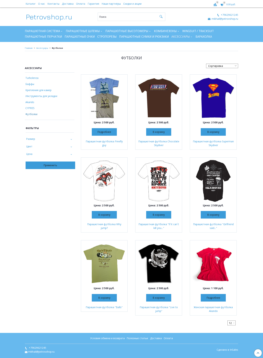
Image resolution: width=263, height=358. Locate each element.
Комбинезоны (165, 31)
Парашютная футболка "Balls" (104, 307)
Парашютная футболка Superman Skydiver (213, 143)
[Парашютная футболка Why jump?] (104, 181)
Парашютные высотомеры (126, 31)
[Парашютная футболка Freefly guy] (104, 98)
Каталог (31, 3)
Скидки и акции (132, 3)
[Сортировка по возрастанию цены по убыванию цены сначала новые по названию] (222, 66)
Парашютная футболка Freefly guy (104, 143)
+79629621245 (229, 14)
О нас (41, 3)
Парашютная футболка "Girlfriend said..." (213, 226)
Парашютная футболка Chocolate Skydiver (158, 143)
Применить (50, 165)
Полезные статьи (137, 338)
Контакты (53, 3)
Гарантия (93, 3)
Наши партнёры (111, 3)
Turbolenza (31, 78)
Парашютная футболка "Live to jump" (159, 309)
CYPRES (30, 108)
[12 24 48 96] (231, 323)
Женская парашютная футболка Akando (213, 309)
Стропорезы (107, 37)
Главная (29, 48)
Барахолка (204, 37)
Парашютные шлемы (83, 31)
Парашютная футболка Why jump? (104, 226)
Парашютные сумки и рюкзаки (144, 37)
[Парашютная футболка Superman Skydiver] (213, 98)
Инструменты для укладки (41, 96)
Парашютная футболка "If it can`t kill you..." (158, 226)
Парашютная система (42, 31)
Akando (29, 102)
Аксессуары (180, 37)
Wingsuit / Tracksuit (198, 31)
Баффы (29, 84)
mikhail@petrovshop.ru (224, 18)
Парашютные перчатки (43, 37)
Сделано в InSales (227, 349)
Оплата (80, 3)
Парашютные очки (80, 37)
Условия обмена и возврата (107, 338)
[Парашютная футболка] (158, 181)
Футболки (31, 114)
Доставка (68, 3)
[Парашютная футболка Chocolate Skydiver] (158, 98)
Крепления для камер (38, 90)
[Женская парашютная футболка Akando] (213, 263)
